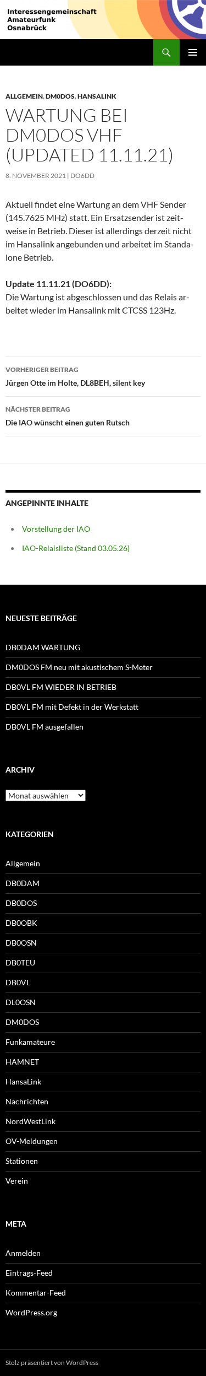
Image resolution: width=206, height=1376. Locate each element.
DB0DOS (21, 903)
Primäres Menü (193, 52)
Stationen (21, 1160)
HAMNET (22, 1061)
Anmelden (23, 1253)
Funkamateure (30, 1041)
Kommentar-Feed (35, 1292)
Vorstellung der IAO (56, 528)
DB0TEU (20, 962)
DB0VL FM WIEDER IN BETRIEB (60, 687)
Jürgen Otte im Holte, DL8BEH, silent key (75, 376)
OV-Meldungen (31, 1141)
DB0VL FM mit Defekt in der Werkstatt (71, 706)
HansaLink (96, 96)
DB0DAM (22, 883)
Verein (16, 1180)
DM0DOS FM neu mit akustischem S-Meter (79, 667)
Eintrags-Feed (29, 1272)
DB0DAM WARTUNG (42, 647)
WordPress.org (31, 1312)
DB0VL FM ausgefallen (44, 726)
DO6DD (82, 175)
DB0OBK (21, 922)
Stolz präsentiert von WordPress (51, 1362)
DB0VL (17, 982)
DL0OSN (20, 1002)
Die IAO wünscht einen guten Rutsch (67, 416)
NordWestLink (30, 1121)
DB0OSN (21, 942)
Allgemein (24, 96)
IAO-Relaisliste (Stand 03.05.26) (76, 548)
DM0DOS (60, 96)
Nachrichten (26, 1101)
